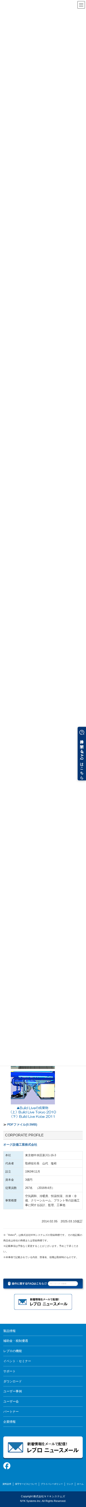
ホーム (80, 1484)
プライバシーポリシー (52, 1484)
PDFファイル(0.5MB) (22, 1124)
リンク (70, 1484)
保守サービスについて (26, 1484)
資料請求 (6, 1484)
